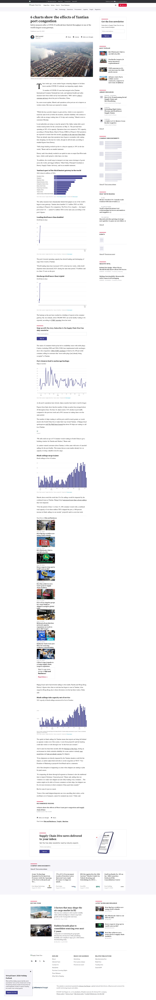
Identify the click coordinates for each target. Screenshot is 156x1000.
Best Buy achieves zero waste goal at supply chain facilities (114, 934)
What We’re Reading (58, 976)
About (54, 959)
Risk (56, 9)
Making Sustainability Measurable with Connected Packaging (111, 277)
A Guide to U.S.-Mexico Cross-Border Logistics (115, 122)
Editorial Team (56, 962)
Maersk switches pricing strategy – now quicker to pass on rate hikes (112, 220)
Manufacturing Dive (52, 1)
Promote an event (110, 254)
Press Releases (65, 5)
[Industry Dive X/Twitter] (40, 961)
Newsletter (55, 967)
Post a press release (110, 184)
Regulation (98, 9)
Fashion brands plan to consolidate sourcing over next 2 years (69, 928)
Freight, (59, 821)
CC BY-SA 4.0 (60, 78)
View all (101, 128)
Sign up (124, 5)
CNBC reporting (56, 320)
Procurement (78, 9)
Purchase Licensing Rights (59, 970)
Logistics (85, 9)
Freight (91, 9)
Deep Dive (46, 5)
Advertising (77, 959)
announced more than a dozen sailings (75, 500)
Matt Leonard (39, 36)
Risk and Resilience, (50, 821)
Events (58, 5)
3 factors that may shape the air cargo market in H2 (68, 909)
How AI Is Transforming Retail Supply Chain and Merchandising (115, 99)
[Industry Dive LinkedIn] (31, 961)
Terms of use (69, 994)
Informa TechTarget (84, 986)
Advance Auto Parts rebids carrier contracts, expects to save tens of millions (116, 80)
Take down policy (79, 994)
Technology (62, 9)
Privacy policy (60, 994)
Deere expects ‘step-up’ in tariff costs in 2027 (114, 925)
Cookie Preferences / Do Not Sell (94, 994)
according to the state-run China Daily (73, 134)
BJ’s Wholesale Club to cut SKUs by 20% (116, 53)
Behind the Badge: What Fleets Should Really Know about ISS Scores (112, 268)
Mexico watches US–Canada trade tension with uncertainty (111, 201)
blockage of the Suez (70, 749)
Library (53, 5)
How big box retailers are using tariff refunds (114, 908)
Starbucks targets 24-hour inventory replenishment (116, 61)
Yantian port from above (36, 78)
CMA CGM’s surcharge (58, 351)
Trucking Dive (67, 1)
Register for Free (11, 992)
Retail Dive (60, 1)
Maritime (65, 821)
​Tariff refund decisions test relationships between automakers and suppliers (112, 210)
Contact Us (55, 965)
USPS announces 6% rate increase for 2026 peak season (116, 70)
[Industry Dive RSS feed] (44, 961)
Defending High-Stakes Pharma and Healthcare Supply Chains (113, 111)
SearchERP (74, 1)
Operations (70, 9)
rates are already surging (54, 754)
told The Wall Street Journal (54, 424)
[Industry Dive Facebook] (36, 961)
